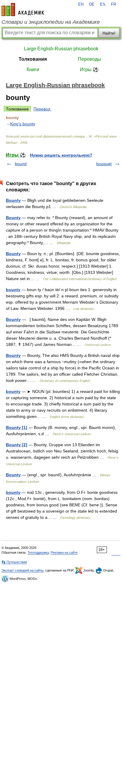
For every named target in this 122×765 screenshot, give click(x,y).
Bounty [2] (16, 444)
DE (91, 4)
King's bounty (22, 123)
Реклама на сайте (64, 552)
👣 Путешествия (14, 562)
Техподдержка (38, 552)
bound (21, 163)
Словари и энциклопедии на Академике (50, 22)
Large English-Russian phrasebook (61, 48)
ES (102, 4)
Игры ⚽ (89, 69)
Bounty (13, 200)
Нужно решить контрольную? (61, 155)
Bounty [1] (16, 427)
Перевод (41, 109)
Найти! (108, 33)
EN (81, 4)
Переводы (89, 59)
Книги (33, 69)
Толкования (33, 59)
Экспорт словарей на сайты (22, 570)
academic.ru (22, 9)
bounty (13, 289)
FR (113, 4)
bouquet (104, 163)
